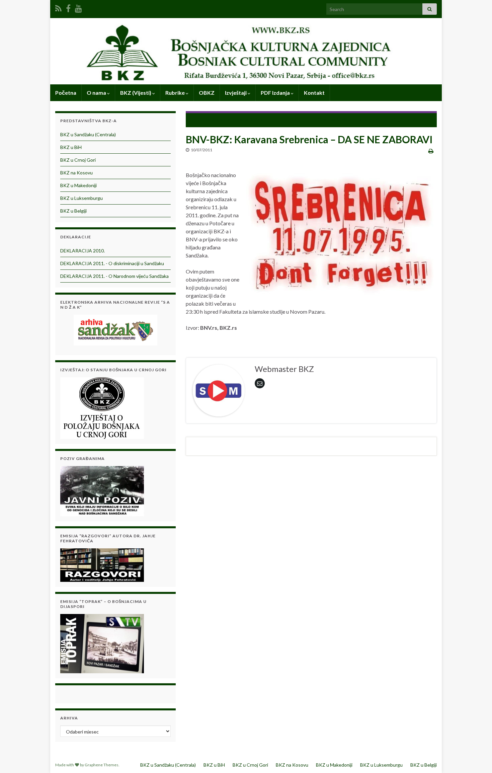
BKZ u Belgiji (73, 211)
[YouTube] (78, 7)
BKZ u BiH (71, 147)
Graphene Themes (101, 764)
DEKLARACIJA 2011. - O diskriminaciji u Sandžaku (112, 263)
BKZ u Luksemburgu (81, 198)
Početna (65, 92)
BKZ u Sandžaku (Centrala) (88, 134)
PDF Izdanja (276, 92)
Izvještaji (236, 92)
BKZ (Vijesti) (136, 92)
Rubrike (175, 92)
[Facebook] (68, 7)
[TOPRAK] (102, 642)
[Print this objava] (430, 151)
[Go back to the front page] (246, 51)
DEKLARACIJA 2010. (82, 250)
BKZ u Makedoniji (78, 185)
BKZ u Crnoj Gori (78, 160)
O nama (97, 92)
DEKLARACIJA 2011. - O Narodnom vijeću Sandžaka (114, 276)
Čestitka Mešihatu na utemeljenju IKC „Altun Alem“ (371, 119)
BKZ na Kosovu (76, 172)
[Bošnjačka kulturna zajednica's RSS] (58, 7)
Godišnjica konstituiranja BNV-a (230, 119)
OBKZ (207, 92)
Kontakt (314, 92)
